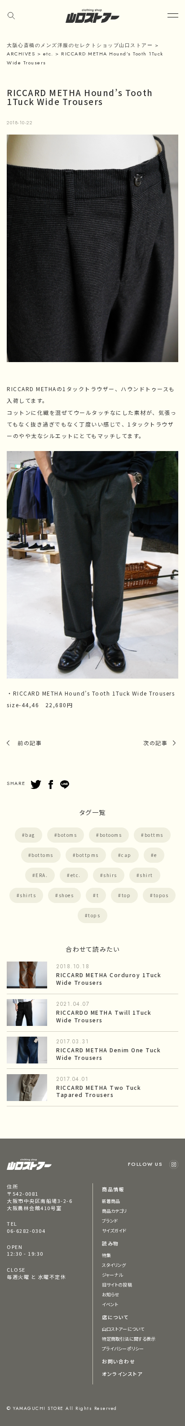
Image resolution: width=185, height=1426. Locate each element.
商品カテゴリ (114, 1210)
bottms (154, 834)
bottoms (42, 855)
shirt (146, 875)
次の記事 (155, 743)
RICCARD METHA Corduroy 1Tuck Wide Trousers (108, 978)
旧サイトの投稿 (117, 1284)
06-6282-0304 (26, 1230)
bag (30, 834)
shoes (66, 895)
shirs (110, 875)
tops (94, 915)
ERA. (41, 875)
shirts (28, 895)
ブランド (110, 1220)
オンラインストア (122, 1373)
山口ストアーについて (123, 1328)
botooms (111, 834)
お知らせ (110, 1294)
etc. (75, 875)
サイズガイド (114, 1230)
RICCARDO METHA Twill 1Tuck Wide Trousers (103, 1016)
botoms (67, 834)
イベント (110, 1304)
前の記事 (30, 743)
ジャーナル (112, 1274)
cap (126, 855)
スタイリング (114, 1264)
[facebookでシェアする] (50, 784)
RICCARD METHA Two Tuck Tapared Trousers (98, 1091)
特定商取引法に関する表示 (128, 1338)
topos (161, 895)
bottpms (87, 855)
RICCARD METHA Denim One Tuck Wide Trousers (108, 1053)
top (126, 895)
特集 (106, 1255)
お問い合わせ (118, 1361)
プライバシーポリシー (123, 1348)
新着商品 (111, 1201)
